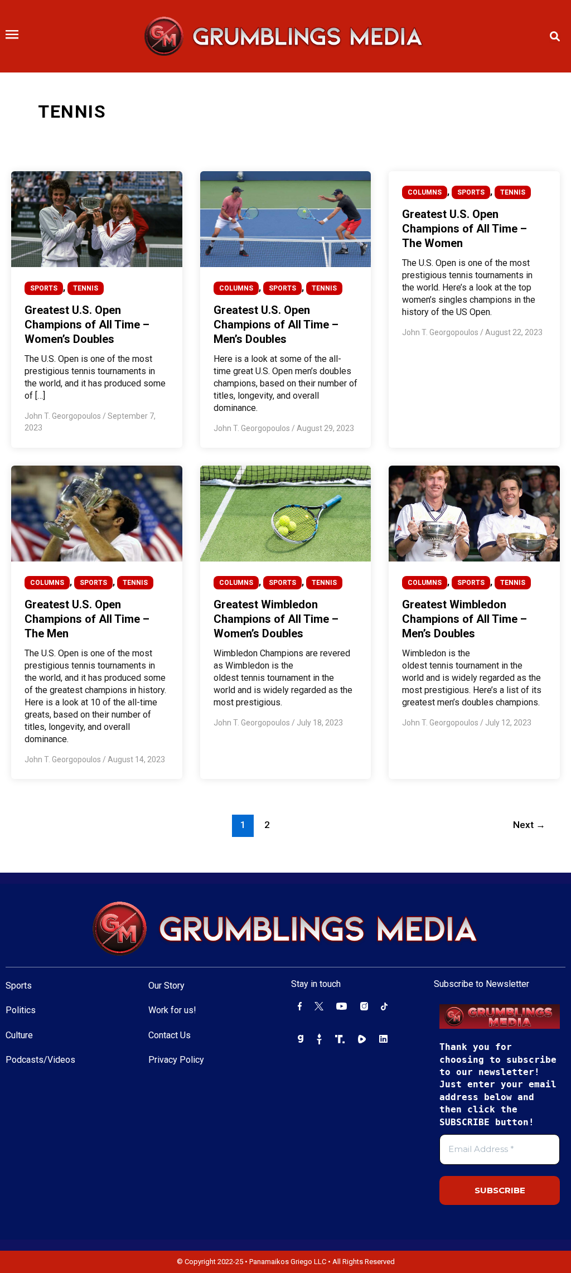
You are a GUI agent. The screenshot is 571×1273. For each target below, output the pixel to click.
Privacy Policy (176, 1059)
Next (529, 824)
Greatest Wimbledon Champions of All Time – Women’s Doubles (276, 619)
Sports (19, 985)
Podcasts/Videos (40, 1059)
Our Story (166, 985)
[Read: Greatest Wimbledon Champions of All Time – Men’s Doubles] (474, 512)
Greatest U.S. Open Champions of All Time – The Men (87, 619)
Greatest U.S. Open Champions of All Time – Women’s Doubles (87, 324)
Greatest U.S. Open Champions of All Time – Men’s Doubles (276, 324)
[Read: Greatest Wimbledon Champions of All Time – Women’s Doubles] (285, 512)
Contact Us (169, 1035)
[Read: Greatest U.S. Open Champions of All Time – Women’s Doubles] (96, 218)
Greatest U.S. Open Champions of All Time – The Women (464, 228)
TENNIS (85, 288)
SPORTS (43, 288)
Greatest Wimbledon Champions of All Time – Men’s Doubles (464, 619)
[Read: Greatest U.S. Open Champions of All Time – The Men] (96, 512)
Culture (19, 1035)
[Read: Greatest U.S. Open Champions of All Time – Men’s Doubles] (285, 218)
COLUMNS (236, 288)
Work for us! (172, 1010)
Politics (21, 1010)
